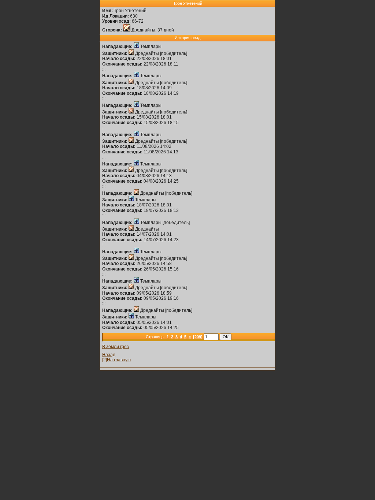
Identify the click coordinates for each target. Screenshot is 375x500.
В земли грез (115, 346)
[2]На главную (116, 359)
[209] (198, 337)
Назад (108, 354)
